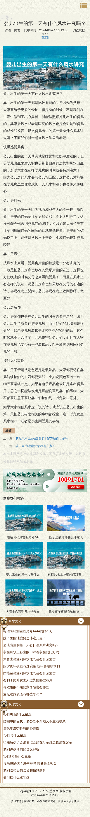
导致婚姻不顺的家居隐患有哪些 (26, 687)
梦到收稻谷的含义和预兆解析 (24, 770)
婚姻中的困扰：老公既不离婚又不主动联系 (34, 721)
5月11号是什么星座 (17, 756)
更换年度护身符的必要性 (21, 728)
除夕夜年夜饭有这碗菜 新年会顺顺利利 (31, 666)
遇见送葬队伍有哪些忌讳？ (23, 694)
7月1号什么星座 (14, 735)
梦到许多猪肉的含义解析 (21, 749)
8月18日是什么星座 (17, 714)
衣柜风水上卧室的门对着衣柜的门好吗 (31, 652)
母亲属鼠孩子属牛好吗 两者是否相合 (30, 763)
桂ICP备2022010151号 (45, 795)
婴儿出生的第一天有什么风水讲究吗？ (31, 645)
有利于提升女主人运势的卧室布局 (27, 680)
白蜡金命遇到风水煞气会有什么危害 (29, 673)
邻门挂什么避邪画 (16, 777)
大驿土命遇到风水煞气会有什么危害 (29, 659)
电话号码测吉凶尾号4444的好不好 (28, 631)
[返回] (45, 37)
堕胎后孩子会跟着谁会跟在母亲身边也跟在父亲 (37, 742)
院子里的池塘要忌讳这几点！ (24, 638)
